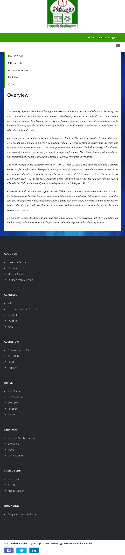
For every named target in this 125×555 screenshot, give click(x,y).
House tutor (15, 56)
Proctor (12, 414)
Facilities (13, 77)
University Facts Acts (18, 262)
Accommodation (18, 70)
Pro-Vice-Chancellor (18, 397)
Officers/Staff (16, 63)
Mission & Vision (16, 274)
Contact (13, 84)
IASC (10, 303)
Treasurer (13, 402)
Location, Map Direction (20, 279)
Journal (11, 449)
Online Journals (15, 455)
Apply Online (14, 356)
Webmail (105, 37)
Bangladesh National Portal (22, 514)
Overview (12, 268)
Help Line (13, 367)
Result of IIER (14, 315)
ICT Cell (11, 484)
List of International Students (23, 309)
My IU (116, 37)
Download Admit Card (19, 350)
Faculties (12, 320)
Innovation (13, 443)
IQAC (10, 326)
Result (11, 361)
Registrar (12, 408)
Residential (13, 479)
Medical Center (16, 490)
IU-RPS (93, 37)
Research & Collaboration (21, 438)
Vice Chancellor (16, 391)
